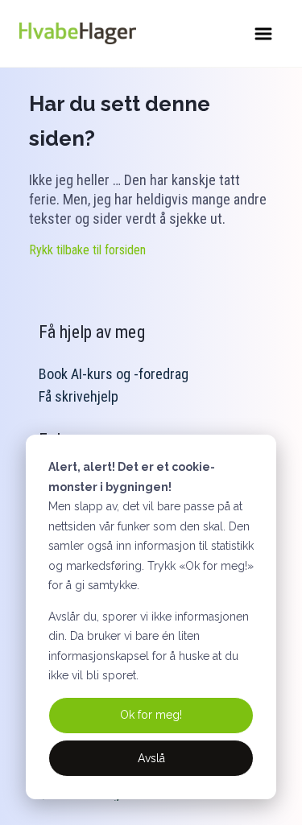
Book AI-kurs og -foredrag (113, 373)
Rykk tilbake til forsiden (87, 250)
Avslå (151, 758)
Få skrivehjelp (78, 396)
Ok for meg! (151, 714)
